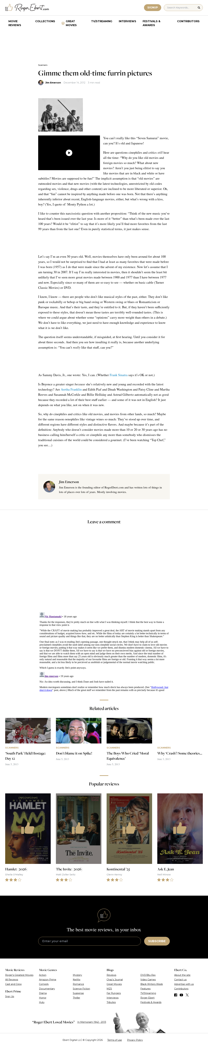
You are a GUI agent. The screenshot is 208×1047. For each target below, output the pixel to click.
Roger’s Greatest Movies (19, 975)
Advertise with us (184, 984)
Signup (152, 7)
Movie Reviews (14, 23)
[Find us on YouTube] (181, 995)
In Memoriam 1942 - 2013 (91, 1022)
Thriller (76, 997)
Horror (42, 997)
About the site (182, 975)
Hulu (41, 1002)
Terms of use (114, 1040)
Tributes (111, 1002)
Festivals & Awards (151, 23)
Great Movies (71, 23)
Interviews (127, 21)
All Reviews (11, 979)
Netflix (76, 979)
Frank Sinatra (119, 375)
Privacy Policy (135, 1040)
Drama (43, 993)
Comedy (44, 984)
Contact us (180, 979)
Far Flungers (114, 993)
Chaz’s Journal (115, 979)
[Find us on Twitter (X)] (187, 995)
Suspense (78, 993)
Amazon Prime (47, 979)
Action (42, 975)
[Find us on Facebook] (175, 995)
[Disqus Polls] (104, 570)
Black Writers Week (151, 984)
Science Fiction (81, 988)
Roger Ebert (147, 997)
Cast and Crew (13, 984)
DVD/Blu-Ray (148, 975)
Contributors (188, 21)
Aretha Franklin (71, 389)
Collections (45, 21)
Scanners (42, 65)
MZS (109, 988)
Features (145, 988)
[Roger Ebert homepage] (27, 8)
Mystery (77, 975)
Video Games (148, 979)
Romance (78, 984)
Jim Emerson (53, 82)
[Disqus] (104, 651)
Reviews (111, 975)
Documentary (47, 988)
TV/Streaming (101, 21)
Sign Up (9, 996)
